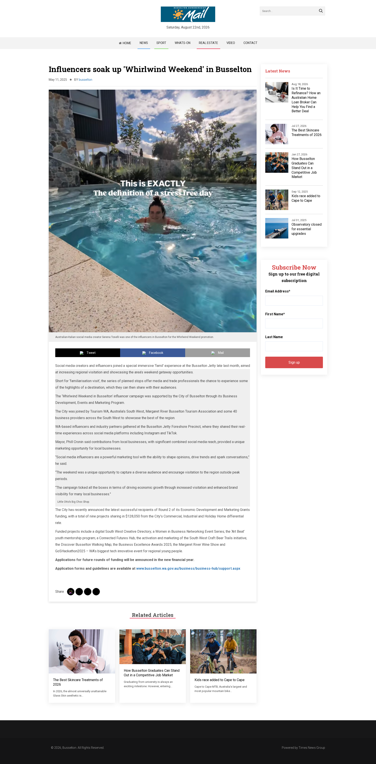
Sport (161, 43)
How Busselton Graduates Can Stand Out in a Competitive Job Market (152, 672)
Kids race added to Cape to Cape (220, 680)
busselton (85, 79)
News (144, 43)
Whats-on (182, 43)
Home (127, 43)
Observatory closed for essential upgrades (307, 229)
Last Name (274, 337)
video (231, 43)
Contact (250, 43)
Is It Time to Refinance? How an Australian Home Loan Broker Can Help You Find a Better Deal (306, 99)
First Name (275, 314)
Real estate (208, 43)
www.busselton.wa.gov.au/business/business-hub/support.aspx (188, 568)
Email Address (277, 291)
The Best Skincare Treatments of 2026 (307, 132)
